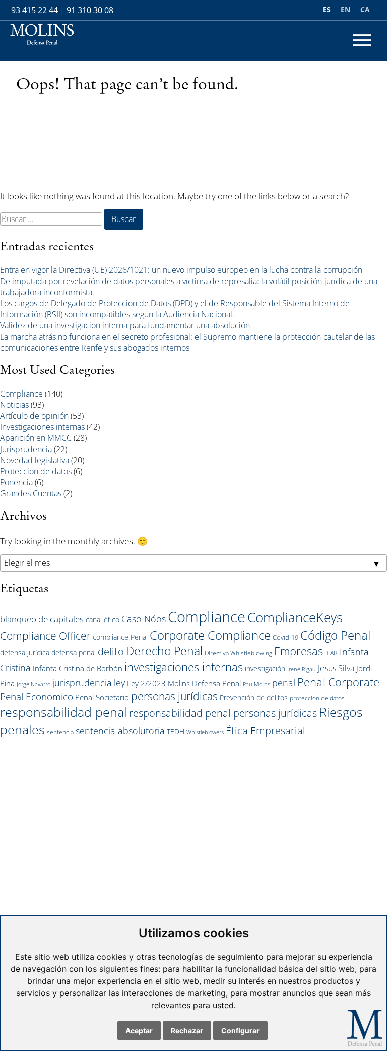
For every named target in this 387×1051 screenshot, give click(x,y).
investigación (265, 668)
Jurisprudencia (26, 449)
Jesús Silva (336, 668)
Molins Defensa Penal (204, 683)
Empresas (298, 651)
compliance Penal (120, 637)
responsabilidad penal (63, 712)
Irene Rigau (301, 669)
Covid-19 (285, 637)
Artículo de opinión (34, 415)
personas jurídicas (174, 696)
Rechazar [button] (187, 1030)
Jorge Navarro (33, 684)
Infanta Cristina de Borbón (77, 668)
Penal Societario (102, 697)
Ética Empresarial (265, 730)
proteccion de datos (317, 698)
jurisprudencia (82, 683)
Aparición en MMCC (36, 438)
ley (119, 683)
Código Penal (335, 635)
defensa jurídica (24, 652)
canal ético (102, 619)
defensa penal (73, 652)
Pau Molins (256, 684)
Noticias (14, 404)
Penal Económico (36, 696)
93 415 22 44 (34, 10)
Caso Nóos (143, 619)
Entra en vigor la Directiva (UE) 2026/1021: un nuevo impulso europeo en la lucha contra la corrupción (181, 269)
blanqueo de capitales (42, 619)
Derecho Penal (164, 651)
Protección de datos (36, 471)
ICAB (331, 653)
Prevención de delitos (254, 697)
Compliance (21, 393)
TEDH (175, 731)
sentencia (60, 732)
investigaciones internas (183, 667)
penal (283, 683)
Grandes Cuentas (30, 493)
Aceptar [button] (139, 1030)
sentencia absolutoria (120, 731)
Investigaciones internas (42, 426)
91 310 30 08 (90, 10)
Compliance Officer (45, 636)
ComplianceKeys (295, 617)
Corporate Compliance (210, 635)
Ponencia (16, 482)
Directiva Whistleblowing (238, 653)
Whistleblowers (205, 732)
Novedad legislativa (34, 460)
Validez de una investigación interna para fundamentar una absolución (125, 325)
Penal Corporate (338, 682)
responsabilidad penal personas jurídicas (223, 713)
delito (111, 651)
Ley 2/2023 (146, 683)
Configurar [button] (240, 1030)
